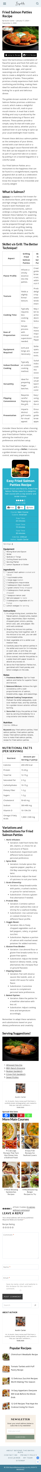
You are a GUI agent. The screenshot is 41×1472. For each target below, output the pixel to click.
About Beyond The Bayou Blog (20, 1451)
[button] (17, 500)
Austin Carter (9, 21)
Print (12, 508)
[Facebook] (6, 1115)
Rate (31, 508)
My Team (28, 1458)
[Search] (35, 1305)
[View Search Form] (37, 3)
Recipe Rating (8, 1224)
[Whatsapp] (28, 1115)
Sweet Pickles (12, 1077)
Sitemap (20, 1460)
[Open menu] (4, 3)
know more (20, 1107)
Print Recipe (30, 55)
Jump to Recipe (13, 55)
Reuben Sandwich (14, 1071)
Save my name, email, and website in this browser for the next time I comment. (21, 1286)
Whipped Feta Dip (14, 1065)
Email (6, 1278)
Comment (8, 1235)
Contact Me (10, 1455)
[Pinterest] (21, 1115)
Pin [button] (21, 508)
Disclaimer (14, 1458)
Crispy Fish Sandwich (15, 1074)
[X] (13, 1115)
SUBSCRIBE (20, 1437)
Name (6, 1267)
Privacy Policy (28, 1455)
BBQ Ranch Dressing (15, 1068)
